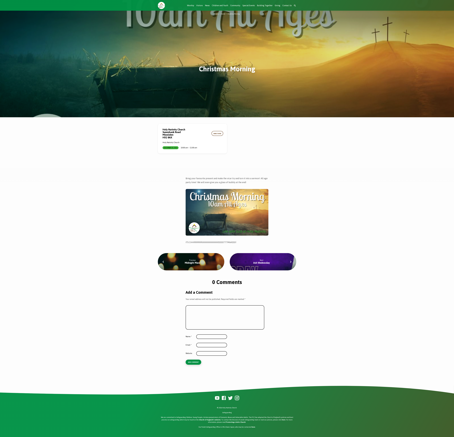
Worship (190, 5)
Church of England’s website (210, 420)
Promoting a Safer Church (236, 422)
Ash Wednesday (261, 262)
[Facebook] (223, 398)
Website (189, 353)
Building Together (265, 5)
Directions (217, 133)
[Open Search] (295, 5)
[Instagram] (237, 398)
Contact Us (287, 5)
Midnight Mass (192, 262)
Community (235, 5)
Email (189, 345)
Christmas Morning (233, 14)
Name (189, 336)
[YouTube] (217, 398)
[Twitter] (230, 398)
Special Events (248, 5)
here (283, 420)
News (207, 5)
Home (216, 14)
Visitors (199, 5)
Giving (277, 5)
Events (223, 14)
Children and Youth (220, 5)
